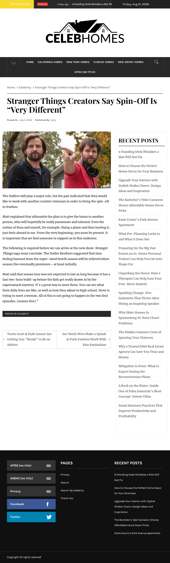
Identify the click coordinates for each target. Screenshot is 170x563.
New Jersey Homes (130, 62)
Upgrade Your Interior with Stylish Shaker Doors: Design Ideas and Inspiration (140, 185)
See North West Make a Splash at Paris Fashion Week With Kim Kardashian (84, 339)
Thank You (67, 498)
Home (30, 62)
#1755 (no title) (85, 72)
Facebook (17, 504)
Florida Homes (103, 62)
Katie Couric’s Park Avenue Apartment (137, 533)
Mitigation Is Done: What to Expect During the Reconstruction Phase (139, 371)
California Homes (50, 62)
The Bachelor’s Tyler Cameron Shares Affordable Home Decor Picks (141, 205)
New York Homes (78, 62)
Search (65, 482)
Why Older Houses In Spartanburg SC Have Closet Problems (139, 318)
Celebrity (23, 313)
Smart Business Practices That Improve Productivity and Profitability (141, 411)
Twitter (15, 517)
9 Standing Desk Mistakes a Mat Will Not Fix (81, 4)
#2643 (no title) (21, 478)
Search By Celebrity (72, 490)
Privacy (15, 491)
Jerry (53, 120)
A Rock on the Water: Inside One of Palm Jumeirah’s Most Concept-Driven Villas (140, 391)
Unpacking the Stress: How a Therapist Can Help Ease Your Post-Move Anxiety (140, 278)
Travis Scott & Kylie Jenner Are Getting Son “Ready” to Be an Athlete (29, 339)
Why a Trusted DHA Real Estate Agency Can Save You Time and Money (141, 351)
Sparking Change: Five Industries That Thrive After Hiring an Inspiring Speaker (139, 298)
